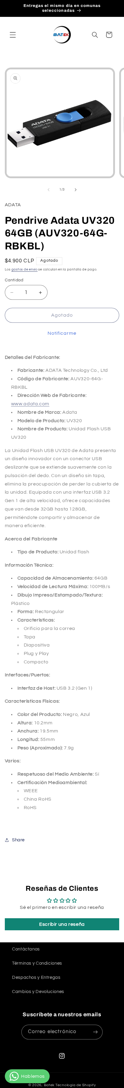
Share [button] (18, 840)
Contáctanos (26, 949)
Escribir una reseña (62, 924)
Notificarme (62, 333)
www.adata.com (30, 403)
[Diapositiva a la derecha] (75, 189)
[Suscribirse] (95, 1032)
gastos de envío (24, 269)
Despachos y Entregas (36, 977)
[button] (13, 35)
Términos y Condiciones (37, 963)
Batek (49, 1085)
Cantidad (14, 280)
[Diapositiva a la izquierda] (48, 189)
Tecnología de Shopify (75, 1085)
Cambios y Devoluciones (38, 991)
